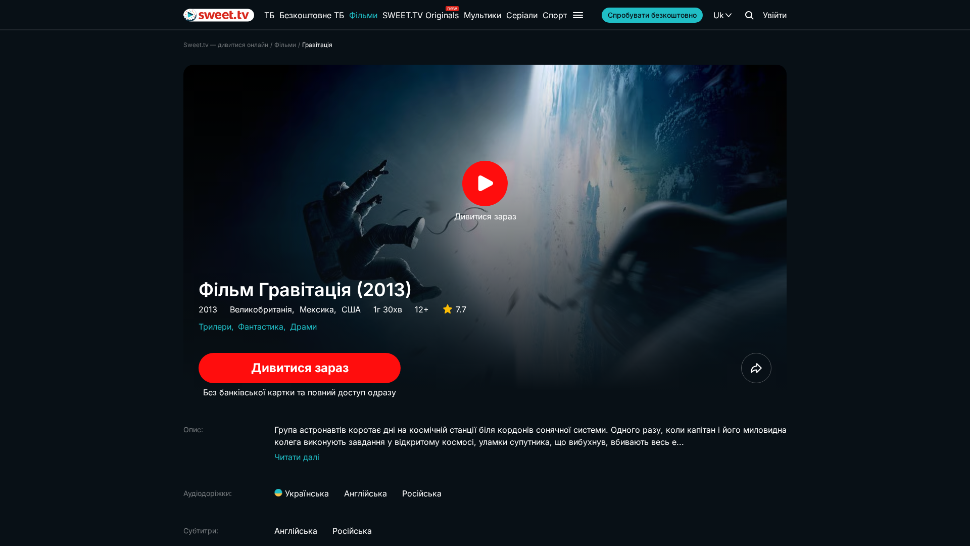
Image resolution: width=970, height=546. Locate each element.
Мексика (317, 309)
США (351, 309)
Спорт (555, 15)
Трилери (215, 327)
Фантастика (260, 327)
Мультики (482, 15)
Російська (422, 493)
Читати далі (296, 457)
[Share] (756, 368)
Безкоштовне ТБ (311, 15)
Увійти (775, 15)
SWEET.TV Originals (420, 15)
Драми (303, 327)
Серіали (522, 15)
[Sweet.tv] (218, 15)
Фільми (363, 15)
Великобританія (261, 309)
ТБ (269, 15)
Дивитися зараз (300, 367)
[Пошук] (749, 15)
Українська (305, 493)
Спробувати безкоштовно (652, 15)
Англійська (365, 493)
